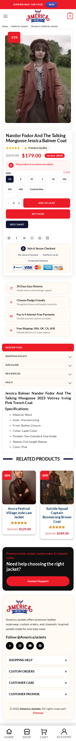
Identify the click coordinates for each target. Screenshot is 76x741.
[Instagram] (20, 646)
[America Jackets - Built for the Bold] (38, 16)
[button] (5, 16)
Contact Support (38, 581)
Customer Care (38, 682)
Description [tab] (13, 347)
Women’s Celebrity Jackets (44, 26)
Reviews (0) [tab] (12, 373)
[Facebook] (10, 646)
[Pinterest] (40, 646)
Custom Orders (38, 671)
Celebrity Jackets (19, 26)
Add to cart (46, 202)
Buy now (38, 213)
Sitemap (38, 712)
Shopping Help (38, 660)
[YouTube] (30, 646)
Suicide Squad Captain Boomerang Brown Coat (57, 515)
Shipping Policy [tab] (16, 356)
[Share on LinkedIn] (47, 238)
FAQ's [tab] (9, 382)
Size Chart (17, 224)
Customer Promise (38, 694)
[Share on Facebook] (17, 238)
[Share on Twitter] (24, 238)
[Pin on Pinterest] (40, 238)
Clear (66, 172)
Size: (8, 173)
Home (5, 26)
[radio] (10, 179)
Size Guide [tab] (12, 364)
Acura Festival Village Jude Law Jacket (19, 512)
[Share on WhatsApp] (9, 238)
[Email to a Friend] (32, 238)
